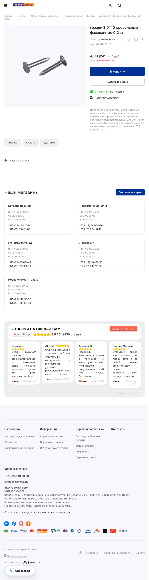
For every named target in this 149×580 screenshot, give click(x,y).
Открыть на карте (130, 192)
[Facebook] (14, 523)
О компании (12, 429)
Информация (48, 429)
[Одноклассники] (28, 523)
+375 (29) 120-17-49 (19, 225)
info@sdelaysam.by (16, 481)
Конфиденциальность (117, 552)
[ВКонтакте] (6, 523)
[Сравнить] (129, 39)
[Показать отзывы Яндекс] (17, 334)
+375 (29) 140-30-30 (16, 475)
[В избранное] (136, 39)
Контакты (118, 429)
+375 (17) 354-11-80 (19, 229)
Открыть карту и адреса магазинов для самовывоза (37, 512)
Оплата (30, 142)
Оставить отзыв (123, 328)
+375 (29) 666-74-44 (19, 262)
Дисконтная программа (19, 447)
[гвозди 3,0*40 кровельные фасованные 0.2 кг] (45, 66)
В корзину (117, 71)
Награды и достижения (19, 436)
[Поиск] (119, 5)
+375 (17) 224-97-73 (90, 229)
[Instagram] (21, 523)
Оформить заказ (86, 457)
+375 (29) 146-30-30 (19, 299)
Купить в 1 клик (117, 81)
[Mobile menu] (6, 5)
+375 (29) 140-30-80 (90, 262)
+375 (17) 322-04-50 (19, 266)
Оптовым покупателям (54, 447)
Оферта (140, 552)
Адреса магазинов (51, 436)
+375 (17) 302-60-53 (19, 302)
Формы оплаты (85, 445)
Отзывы (12, 142)
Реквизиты (82, 451)
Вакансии (10, 442)
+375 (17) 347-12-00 (90, 266)
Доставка (50, 142)
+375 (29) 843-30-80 (91, 225)
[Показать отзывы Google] (27, 334)
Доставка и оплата (51, 442)
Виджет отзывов (128, 393)
